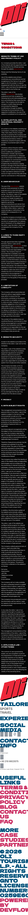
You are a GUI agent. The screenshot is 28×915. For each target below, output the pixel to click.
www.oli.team (18, 69)
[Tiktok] (15, 734)
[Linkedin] (10, 734)
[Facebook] (2, 734)
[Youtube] (19, 734)
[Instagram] (6, 734)
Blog (8, 806)
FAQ (6, 821)
